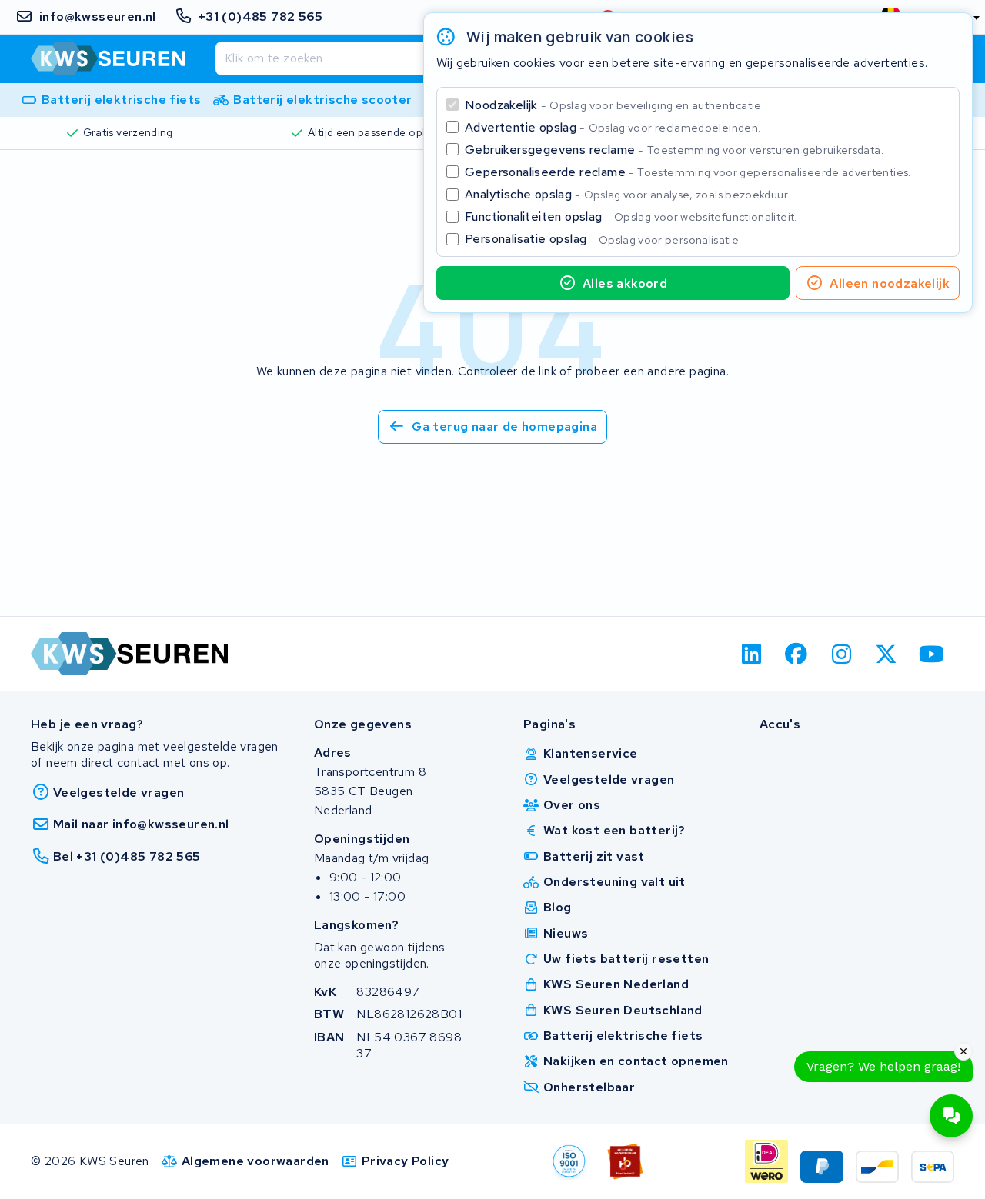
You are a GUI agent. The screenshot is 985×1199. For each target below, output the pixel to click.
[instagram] (841, 654)
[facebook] (797, 654)
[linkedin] (751, 654)
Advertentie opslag (612, 127)
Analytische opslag (627, 194)
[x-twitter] (887, 654)
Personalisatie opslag (603, 239)
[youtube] (931, 654)
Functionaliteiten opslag (631, 216)
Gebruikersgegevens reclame (674, 150)
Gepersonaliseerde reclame (688, 172)
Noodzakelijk (614, 105)
